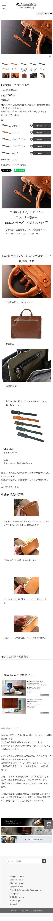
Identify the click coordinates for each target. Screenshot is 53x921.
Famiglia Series (44, 14)
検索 (44, 861)
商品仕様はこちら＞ (9, 160)
